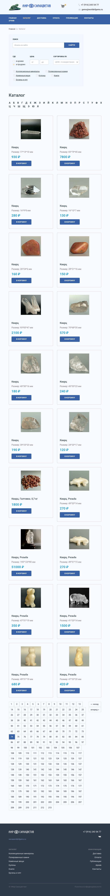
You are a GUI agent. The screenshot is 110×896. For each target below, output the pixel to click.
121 (34, 758)
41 (31, 720)
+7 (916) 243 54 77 (92, 831)
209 (19, 807)
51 (18, 726)
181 (34, 791)
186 (72, 791)
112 (42, 753)
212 (42, 807)
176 (72, 786)
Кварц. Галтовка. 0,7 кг (25, 498)
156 (72, 775)
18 (37, 709)
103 (47, 748)
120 (27, 758)
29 (31, 715)
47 (70, 720)
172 (42, 786)
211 (34, 807)
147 (80, 769)
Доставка (97, 853)
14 (12, 709)
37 (83, 715)
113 (50, 753)
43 (44, 720)
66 (37, 731)
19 (44, 709)
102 (40, 748)
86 (12, 742)
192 (42, 797)
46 (63, 720)
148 (12, 775)
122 (42, 758)
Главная (12, 29)
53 (31, 726)
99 (18, 748)
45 (57, 720)
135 (65, 764)
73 (83, 731)
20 (50, 709)
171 (34, 786)
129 (19, 764)
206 (72, 802)
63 (18, 731)
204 (57, 802)
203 (50, 802)
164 (57, 780)
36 (76, 715)
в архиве (20, 61)
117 (80, 753)
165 (65, 780)
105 (62, 748)
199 (19, 802)
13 (79, 704)
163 (50, 780)
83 (70, 737)
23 (70, 709)
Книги (56, 75)
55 (44, 726)
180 (27, 791)
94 (63, 742)
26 (12, 715)
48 (76, 720)
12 (73, 704)
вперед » (95, 709)
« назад (95, 704)
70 (63, 731)
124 (57, 758)
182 (42, 791)
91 (44, 742)
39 (18, 720)
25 (83, 709)
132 (42, 764)
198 (12, 802)
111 (34, 753)
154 (57, 775)
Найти (72, 45)
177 (80, 786)
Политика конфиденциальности (88, 886)
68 (50, 731)
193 (50, 797)
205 (65, 802)
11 (67, 704)
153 (50, 775)
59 (70, 726)
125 (65, 758)
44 (50, 720)
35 (70, 715)
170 (27, 786)
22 (63, 709)
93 (57, 742)
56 (50, 726)
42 (37, 720)
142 (42, 769)
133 (50, 764)
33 (57, 715)
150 (27, 775)
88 (25, 742)
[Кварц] (31, 129)
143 (50, 769)
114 (57, 753)
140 (27, 769)
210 (27, 807)
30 (37, 715)
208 (12, 807)
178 (12, 791)
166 (72, 780)
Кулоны (42, 75)
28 (25, 715)
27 (18, 715)
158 (12, 780)
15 (18, 709)
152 (42, 775)
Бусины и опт (22, 80)
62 (12, 731)
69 (57, 731)
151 (34, 775)
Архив (98, 865)
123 (50, 758)
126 (72, 758)
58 (63, 726)
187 (80, 791)
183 (50, 791)
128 (12, 764)
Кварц (15, 147)
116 (72, 753)
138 (12, 769)
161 (34, 780)
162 (42, 780)
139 (19, 769)
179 (19, 791)
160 (27, 780)
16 (25, 709)
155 (65, 775)
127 (80, 758)
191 (34, 797)
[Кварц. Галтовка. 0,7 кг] (31, 481)
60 (76, 726)
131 (34, 764)
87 (18, 742)
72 (76, 731)
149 (19, 775)
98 (12, 748)
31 (44, 715)
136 (72, 764)
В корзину (21, 163)
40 (25, 720)
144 (57, 769)
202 (42, 802)
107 (77, 748)
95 (70, 742)
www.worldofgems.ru (17, 839)
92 (50, 742)
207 (80, 802)
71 (70, 731)
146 (72, 769)
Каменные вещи (23, 75)
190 (27, 797)
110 (27, 753)
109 (19, 753)
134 (57, 764)
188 (12, 797)
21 (57, 709)
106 (70, 748)
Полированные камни (58, 71)
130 (27, 764)
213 (50, 807)
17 (31, 709)
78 (37, 737)
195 (65, 797)
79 (44, 737)
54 (37, 726)
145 (65, 769)
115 (65, 753)
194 (57, 797)
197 (80, 797)
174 (57, 786)
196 (72, 797)
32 (50, 715)
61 (83, 726)
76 (25, 737)
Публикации (95, 861)
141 (34, 769)
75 (18, 737)
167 (80, 780)
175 (65, 786)
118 (12, 758)
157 (80, 775)
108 (12, 753)
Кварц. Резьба (68, 498)
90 (37, 742)
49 (83, 720)
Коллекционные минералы (28, 71)
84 (76, 737)
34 (63, 715)
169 (19, 786)
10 (60, 704)
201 (34, 802)
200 (27, 802)
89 (31, 742)
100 (25, 748)
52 (25, 726)
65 (31, 731)
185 (65, 791)
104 (55, 748)
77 (31, 737)
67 (44, 731)
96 (76, 742)
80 (50, 737)
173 (50, 786)
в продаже (20, 64)
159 (19, 780)
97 (83, 742)
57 (57, 726)
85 (83, 737)
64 (25, 731)
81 (57, 737)
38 (12, 720)
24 (76, 709)
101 (32, 748)
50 (12, 726)
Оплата (97, 857)
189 (19, 797)
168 (12, 786)
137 (80, 764)
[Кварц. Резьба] (79, 481)
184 (57, 791)
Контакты (96, 869)
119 (19, 758)
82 (63, 737)
